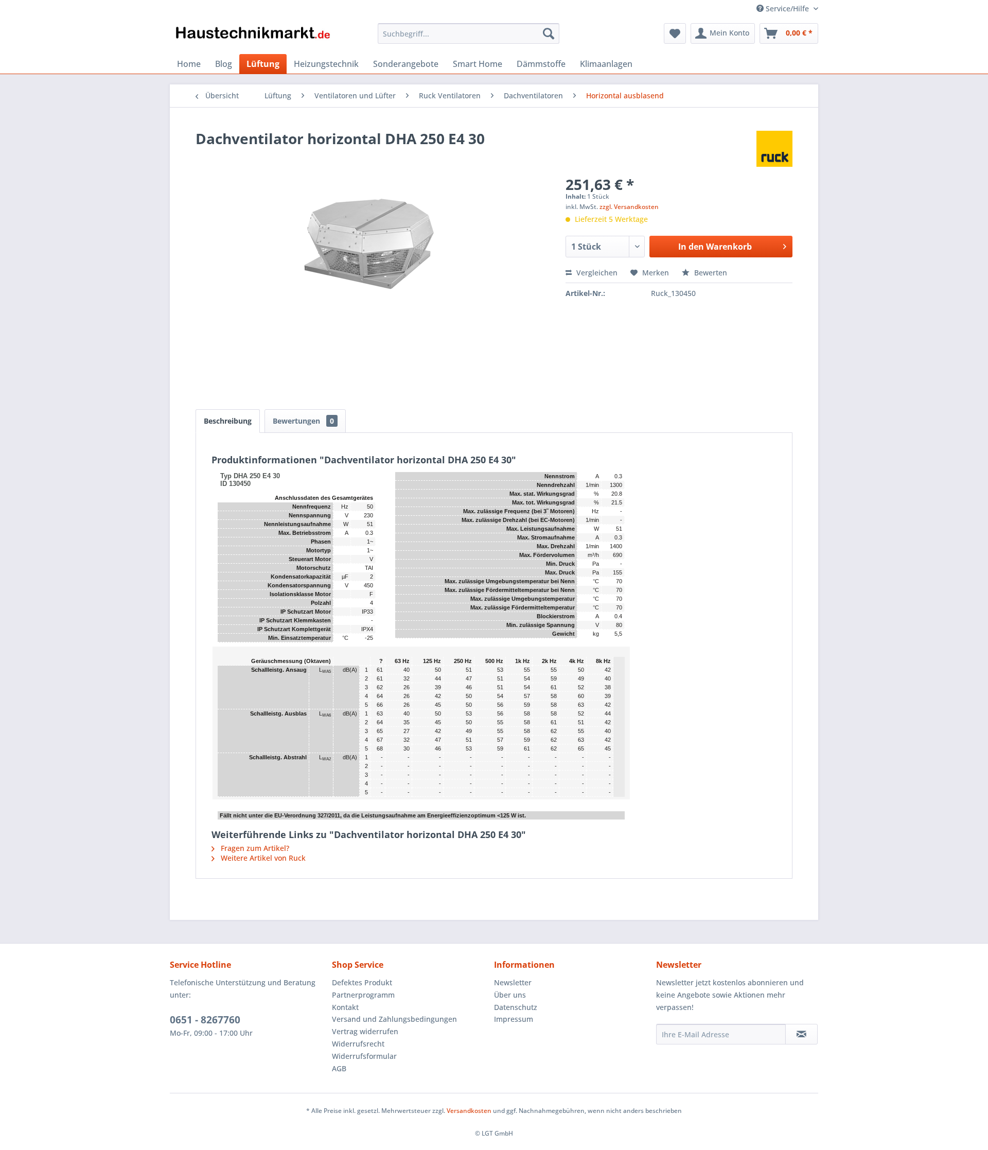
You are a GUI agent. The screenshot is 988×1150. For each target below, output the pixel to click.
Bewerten (709, 272)
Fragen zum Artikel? (254, 848)
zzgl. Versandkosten (629, 206)
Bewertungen (303, 421)
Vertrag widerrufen (365, 1031)
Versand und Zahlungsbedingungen (394, 1019)
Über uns (510, 995)
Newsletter (513, 982)
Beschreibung (228, 421)
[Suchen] (548, 33)
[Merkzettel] (675, 33)
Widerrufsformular (364, 1056)
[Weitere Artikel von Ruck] (774, 149)
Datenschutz (515, 1007)
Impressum (513, 1019)
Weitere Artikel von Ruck (262, 858)
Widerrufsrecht (358, 1044)
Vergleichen (595, 272)
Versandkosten (469, 1110)
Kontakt (345, 1007)
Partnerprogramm (363, 995)
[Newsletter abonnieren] (801, 1034)
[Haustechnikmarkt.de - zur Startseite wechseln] (252, 36)
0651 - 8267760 (205, 1019)
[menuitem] (468, 33)
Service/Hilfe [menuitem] (787, 8)
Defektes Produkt (362, 982)
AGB (339, 1068)
